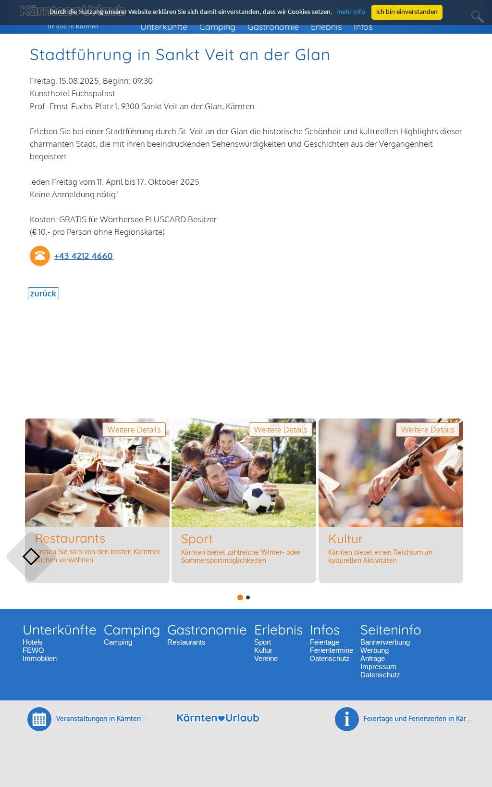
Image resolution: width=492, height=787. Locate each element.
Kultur (263, 650)
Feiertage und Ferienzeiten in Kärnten (422, 718)
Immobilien (40, 658)
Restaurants (186, 642)
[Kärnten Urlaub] (218, 726)
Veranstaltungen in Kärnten (98, 718)
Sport (262, 642)
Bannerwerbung (385, 642)
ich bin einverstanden (407, 12)
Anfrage (372, 658)
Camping (118, 642)
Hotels (33, 642)
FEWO (33, 650)
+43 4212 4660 (83, 256)
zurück (43, 293)
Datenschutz (330, 658)
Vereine (266, 658)
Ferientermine (331, 650)
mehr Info (350, 12)
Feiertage (324, 642)
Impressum (378, 666)
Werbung (374, 650)
